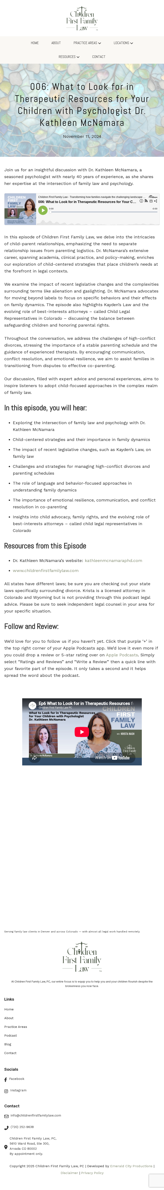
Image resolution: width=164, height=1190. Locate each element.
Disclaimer (69, 1173)
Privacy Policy (92, 1173)
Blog (7, 1044)
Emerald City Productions (131, 1166)
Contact (98, 56)
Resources (67, 56)
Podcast (10, 1035)
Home (35, 42)
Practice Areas (85, 42)
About (56, 42)
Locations (121, 42)
